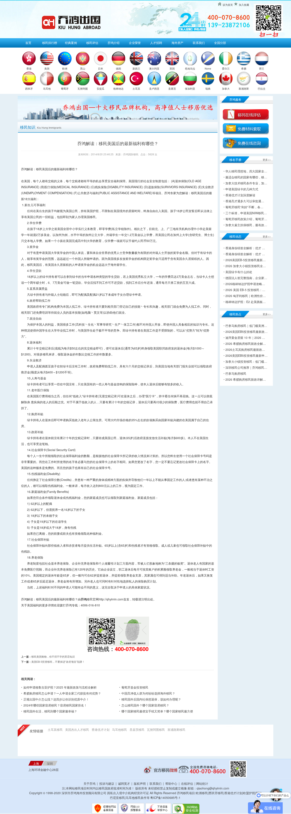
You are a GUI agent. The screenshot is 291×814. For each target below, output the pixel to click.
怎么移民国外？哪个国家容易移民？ (145, 705)
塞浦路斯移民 (176, 729)
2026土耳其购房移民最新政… (245, 349)
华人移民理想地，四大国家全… (246, 171)
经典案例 (71, 43)
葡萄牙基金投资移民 (134, 687)
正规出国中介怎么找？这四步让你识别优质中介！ (56, 699)
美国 (46, 68)
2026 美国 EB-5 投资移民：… (245, 290)
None (208, 68)
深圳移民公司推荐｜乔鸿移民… (246, 367)
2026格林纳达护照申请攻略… (245, 284)
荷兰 (261, 68)
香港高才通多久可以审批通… (244, 201)
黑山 (82, 68)
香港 (29, 68)
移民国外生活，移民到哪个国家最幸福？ (50, 711)
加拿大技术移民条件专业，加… (246, 183)
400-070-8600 (131, 649)
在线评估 (187, 783)
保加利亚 (190, 88)
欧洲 (64, 68)
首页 (28, 43)
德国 (118, 68)
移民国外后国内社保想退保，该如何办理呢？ (151, 699)
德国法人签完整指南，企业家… (246, 278)
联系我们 (199, 43)
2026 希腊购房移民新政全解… (245, 343)
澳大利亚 (154, 68)
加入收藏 (244, 4)
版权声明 (140, 783)
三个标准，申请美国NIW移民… (246, 213)
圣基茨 (172, 88)
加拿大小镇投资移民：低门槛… (246, 361)
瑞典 (207, 88)
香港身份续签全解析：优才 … (245, 248)
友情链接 (36, 731)
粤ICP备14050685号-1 (165, 797)
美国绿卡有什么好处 (238, 272)
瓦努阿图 (83, 88)
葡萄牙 (65, 88)
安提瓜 (100, 88)
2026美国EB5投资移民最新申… (246, 355)
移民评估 (92, 43)
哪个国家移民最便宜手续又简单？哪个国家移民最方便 (157, 711)
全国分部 (220, 43)
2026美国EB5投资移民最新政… (246, 331)
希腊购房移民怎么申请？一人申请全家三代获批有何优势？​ (62, 693)
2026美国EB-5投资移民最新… (245, 260)
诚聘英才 (124, 783)
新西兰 (136, 68)
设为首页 (228, 4)
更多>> (267, 159)
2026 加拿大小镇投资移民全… (245, 266)
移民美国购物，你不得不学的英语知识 (53, 656)
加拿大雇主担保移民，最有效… (246, 225)
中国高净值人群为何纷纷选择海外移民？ (148, 693)
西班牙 (29, 88)
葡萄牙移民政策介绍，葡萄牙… (246, 219)
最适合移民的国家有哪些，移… (246, 177)
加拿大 (226, 88)
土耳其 (136, 88)
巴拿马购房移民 (235, 373)
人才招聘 (156, 43)
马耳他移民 (119, 729)
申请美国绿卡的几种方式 (241, 189)
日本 (100, 68)
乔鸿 (84, 599)
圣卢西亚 (154, 88)
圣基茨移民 (137, 729)
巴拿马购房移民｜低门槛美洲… (246, 325)
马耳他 (47, 88)
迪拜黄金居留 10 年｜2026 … (245, 337)
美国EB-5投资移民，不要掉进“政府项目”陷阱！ (58, 661)
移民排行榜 (49, 43)
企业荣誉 (135, 43)
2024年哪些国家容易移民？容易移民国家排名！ (55, 705)
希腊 (243, 68)
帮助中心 (171, 783)
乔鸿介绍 (114, 43)
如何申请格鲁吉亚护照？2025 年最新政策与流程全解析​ (60, 687)
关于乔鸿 (89, 783)
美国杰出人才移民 (77, 729)
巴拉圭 (261, 88)
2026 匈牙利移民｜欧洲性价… (245, 296)
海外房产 (177, 43)
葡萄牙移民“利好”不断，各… (244, 207)
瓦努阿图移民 (156, 729)
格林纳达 (118, 88)
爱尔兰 (226, 68)
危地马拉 (190, 68)
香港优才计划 (100, 729)
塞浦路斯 (244, 88)
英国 (172, 68)
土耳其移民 (55, 729)
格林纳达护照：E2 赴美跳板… (245, 302)
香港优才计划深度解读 (240, 195)
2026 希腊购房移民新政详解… (245, 379)
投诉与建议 (106, 783)
